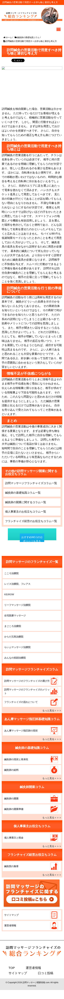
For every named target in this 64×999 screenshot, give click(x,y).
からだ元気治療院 (13, 636)
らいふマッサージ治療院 (17, 647)
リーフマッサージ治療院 (17, 605)
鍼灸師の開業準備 (13, 809)
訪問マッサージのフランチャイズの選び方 (27, 681)
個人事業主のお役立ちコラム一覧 (25, 511)
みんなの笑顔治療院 (15, 657)
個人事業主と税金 (13, 837)
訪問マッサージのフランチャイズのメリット (27, 691)
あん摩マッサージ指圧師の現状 (21, 730)
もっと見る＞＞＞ (51, 710)
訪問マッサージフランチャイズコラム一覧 (31, 483)
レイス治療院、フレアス (17, 583)
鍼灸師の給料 (11, 770)
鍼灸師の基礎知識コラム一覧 (23, 492)
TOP (11, 967)
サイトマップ (11, 915)
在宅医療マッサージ (15, 615)
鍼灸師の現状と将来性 (16, 759)
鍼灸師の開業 (11, 798)
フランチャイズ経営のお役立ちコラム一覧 (31, 521)
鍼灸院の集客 (11, 866)
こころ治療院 (11, 573)
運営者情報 (10, 925)
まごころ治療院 (12, 626)
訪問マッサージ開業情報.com (36, 982)
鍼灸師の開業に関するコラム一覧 (25, 502)
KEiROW (9, 594)
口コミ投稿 (41, 972)
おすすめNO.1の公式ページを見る (32, 539)
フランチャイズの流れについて (21, 702)
